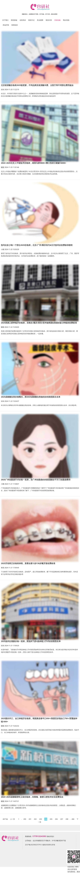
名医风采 (23, 20)
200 (24, 819)
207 (61, 819)
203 (40, 819)
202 (35, 819)
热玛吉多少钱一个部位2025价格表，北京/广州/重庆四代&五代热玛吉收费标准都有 (37, 245)
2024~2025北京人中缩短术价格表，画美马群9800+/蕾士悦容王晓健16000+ (33, 163)
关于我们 (5, 20)
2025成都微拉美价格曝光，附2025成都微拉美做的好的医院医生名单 (30, 396)
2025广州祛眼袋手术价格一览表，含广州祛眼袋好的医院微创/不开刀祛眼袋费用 (35, 479)
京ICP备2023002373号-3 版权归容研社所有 (40, 845)
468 (73, 819)
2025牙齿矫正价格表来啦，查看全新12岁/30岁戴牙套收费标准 (28, 563)
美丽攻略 (57, 20)
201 (30, 819)
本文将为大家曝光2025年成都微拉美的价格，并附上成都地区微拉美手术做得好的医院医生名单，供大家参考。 (39, 405)
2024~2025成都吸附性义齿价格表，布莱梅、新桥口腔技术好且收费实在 (32, 797)
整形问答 (49, 20)
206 (56, 819)
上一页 (12, 819)
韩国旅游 (14, 25)
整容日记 (31, 20)
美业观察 (40, 20)
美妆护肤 (6, 25)
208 (67, 819)
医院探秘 (14, 20)
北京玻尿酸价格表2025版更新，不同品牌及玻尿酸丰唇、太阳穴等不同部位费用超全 (37, 85)
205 (51, 819)
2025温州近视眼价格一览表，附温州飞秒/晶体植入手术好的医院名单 (31, 641)
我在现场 (66, 20)
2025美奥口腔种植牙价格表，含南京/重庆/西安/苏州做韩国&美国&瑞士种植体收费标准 (39, 322)
